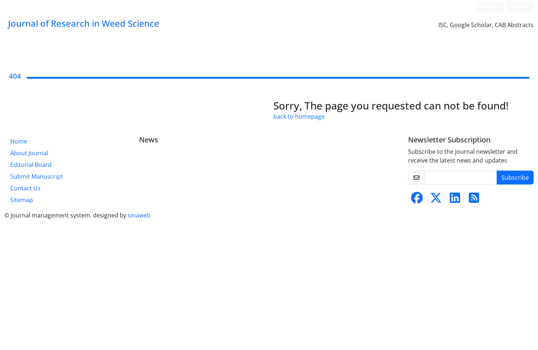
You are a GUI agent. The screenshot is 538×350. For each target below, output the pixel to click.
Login (491, 6)
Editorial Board (31, 165)
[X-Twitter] (436, 200)
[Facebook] (417, 200)
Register (519, 6)
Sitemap (21, 200)
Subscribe (515, 178)
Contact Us (25, 188)
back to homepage (299, 116)
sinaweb (139, 215)
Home (18, 141)
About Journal (29, 153)
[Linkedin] (455, 200)
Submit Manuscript (36, 176)
